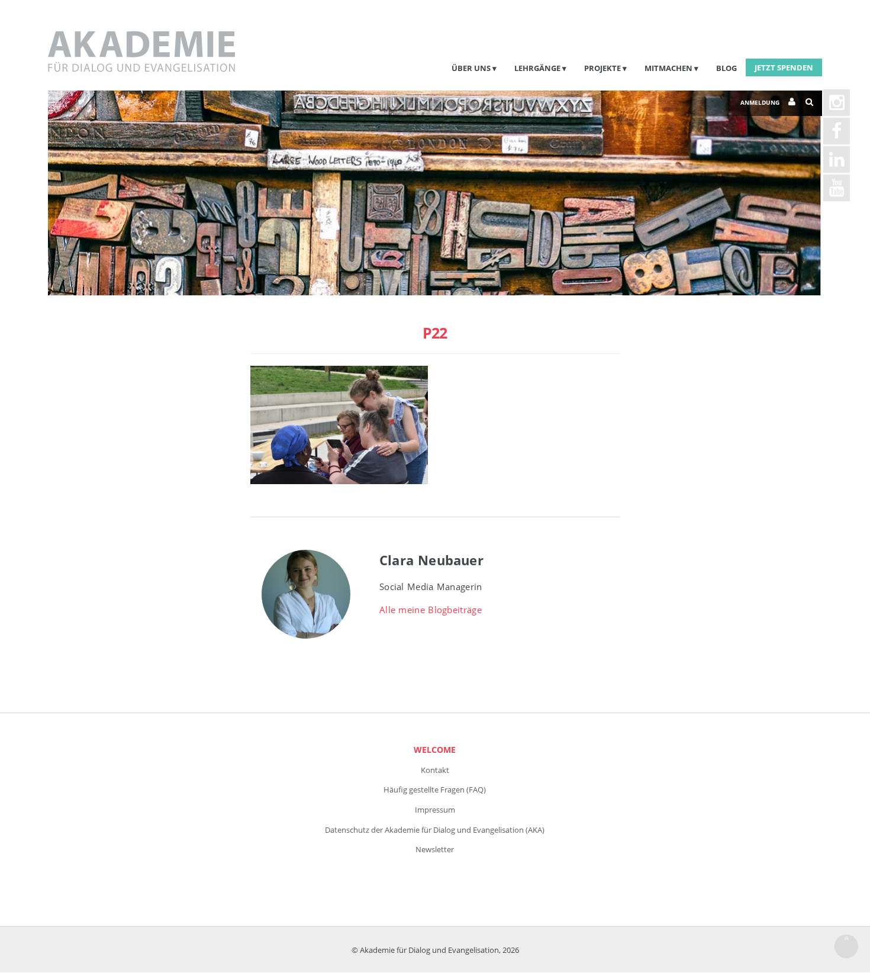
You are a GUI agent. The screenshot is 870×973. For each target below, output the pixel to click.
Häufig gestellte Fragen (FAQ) (435, 789)
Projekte (602, 68)
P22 (435, 333)
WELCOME (435, 749)
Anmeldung (759, 102)
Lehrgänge (537, 68)
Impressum (435, 809)
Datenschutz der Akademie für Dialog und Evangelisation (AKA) (434, 829)
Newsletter (434, 849)
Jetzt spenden (784, 67)
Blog (726, 68)
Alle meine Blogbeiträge (430, 610)
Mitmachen (668, 68)
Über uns (471, 68)
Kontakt (435, 770)
